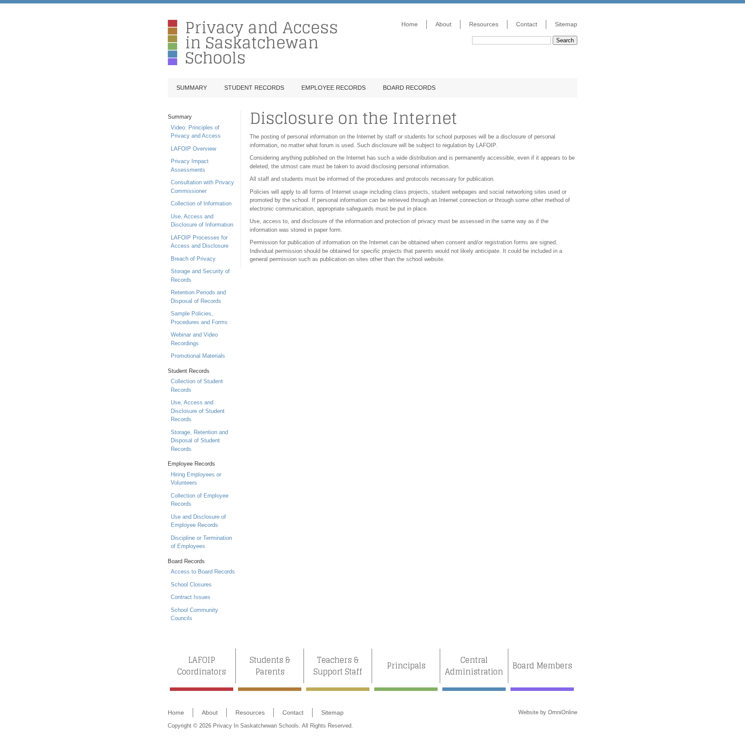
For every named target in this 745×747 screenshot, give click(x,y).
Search (565, 40)
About (443, 24)
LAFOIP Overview (193, 148)
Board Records (409, 87)
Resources (483, 24)
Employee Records (333, 87)
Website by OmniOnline (547, 712)
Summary (191, 87)
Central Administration (474, 666)
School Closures (191, 584)
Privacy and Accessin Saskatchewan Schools (261, 42)
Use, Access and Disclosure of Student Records (198, 410)
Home (409, 24)
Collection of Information (201, 203)
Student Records (254, 87)
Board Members (542, 665)
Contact (526, 24)
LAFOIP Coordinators (201, 666)
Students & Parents (270, 666)
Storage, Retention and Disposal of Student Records (199, 440)
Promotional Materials (198, 356)
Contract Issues (190, 597)
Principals (406, 665)
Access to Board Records (203, 571)
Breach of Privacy (193, 258)
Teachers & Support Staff (337, 666)
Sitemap (566, 24)
